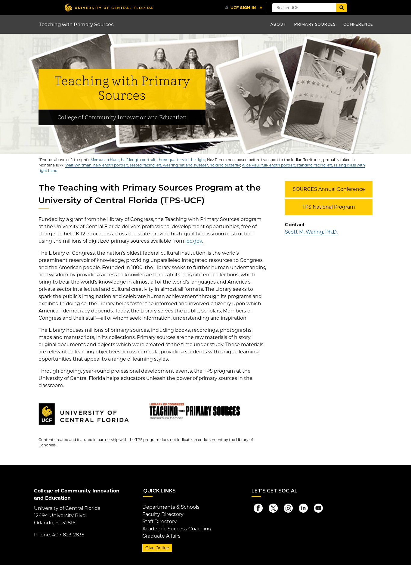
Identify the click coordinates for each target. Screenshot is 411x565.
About (278, 24)
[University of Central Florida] (108, 7)
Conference (358, 24)
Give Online (157, 547)
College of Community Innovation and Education (122, 117)
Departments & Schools (170, 507)
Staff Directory (159, 521)
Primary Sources (315, 24)
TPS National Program (328, 207)
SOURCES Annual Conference (329, 189)
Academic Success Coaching (177, 529)
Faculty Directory (163, 514)
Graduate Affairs (161, 536)
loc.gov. (194, 241)
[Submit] (341, 7)
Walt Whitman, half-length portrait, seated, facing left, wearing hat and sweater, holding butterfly (152, 165)
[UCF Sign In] (244, 8)
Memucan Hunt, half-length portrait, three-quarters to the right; (148, 159)
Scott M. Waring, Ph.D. (311, 232)
